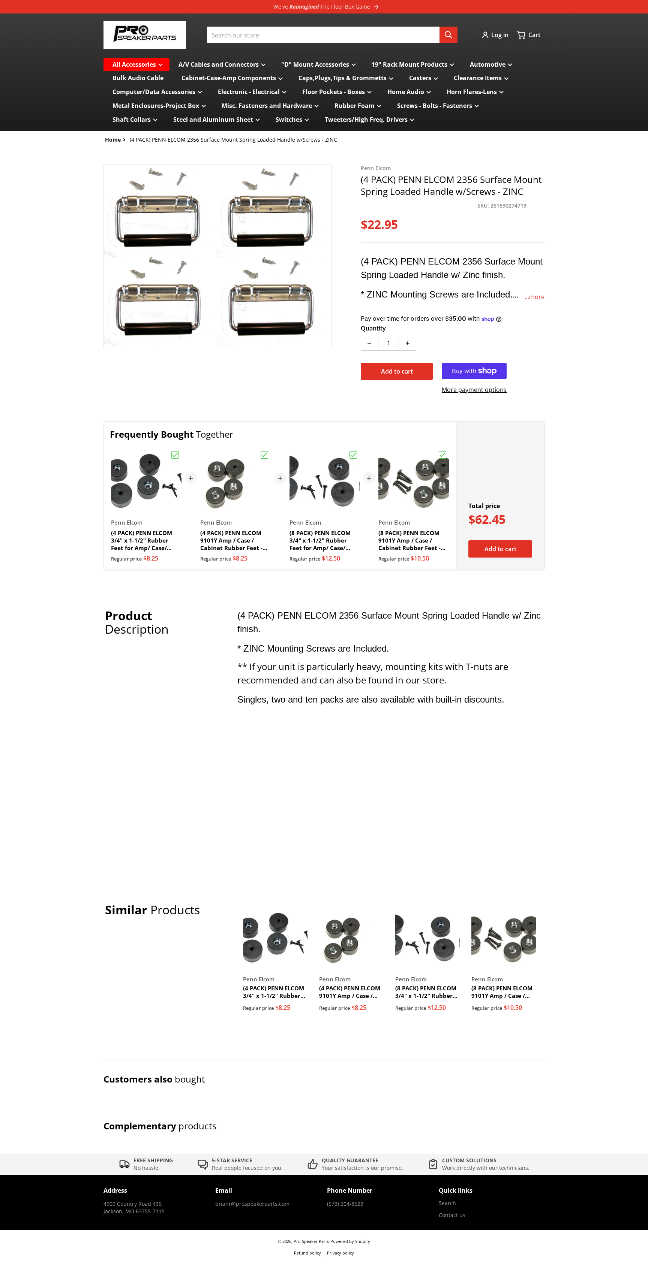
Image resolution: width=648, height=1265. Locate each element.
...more (534, 297)
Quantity (373, 328)
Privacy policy (340, 1253)
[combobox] (332, 35)
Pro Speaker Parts (311, 1241)
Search (447, 1203)
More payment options (474, 390)
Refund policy (307, 1253)
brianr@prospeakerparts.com (252, 1203)
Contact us (452, 1215)
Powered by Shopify (350, 1241)
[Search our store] (449, 35)
